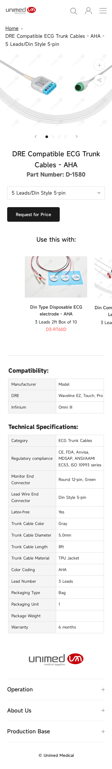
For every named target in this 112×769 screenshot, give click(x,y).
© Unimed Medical (56, 755)
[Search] (73, 10)
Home (12, 28)
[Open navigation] (103, 10)
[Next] (77, 136)
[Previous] (35, 136)
